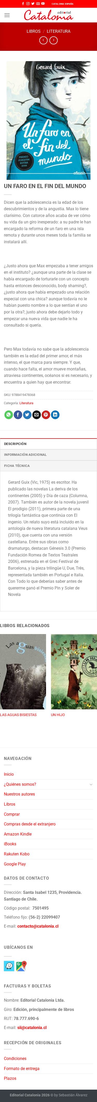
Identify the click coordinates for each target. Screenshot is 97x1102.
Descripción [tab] (15, 444)
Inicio (9, 774)
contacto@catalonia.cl (37, 926)
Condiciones (15, 1058)
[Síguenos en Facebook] (23, 4)
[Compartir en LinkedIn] (55, 414)
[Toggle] (91, 784)
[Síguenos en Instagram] (27, 4)
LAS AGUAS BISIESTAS (18, 715)
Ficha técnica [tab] (17, 466)
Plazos (10, 1078)
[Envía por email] (36, 414)
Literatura (58, 31)
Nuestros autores (19, 794)
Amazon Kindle (18, 834)
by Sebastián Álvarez (70, 1095)
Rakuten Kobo (16, 854)
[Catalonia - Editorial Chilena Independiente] (48, 15)
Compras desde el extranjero (30, 824)
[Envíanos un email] (38, 4)
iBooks (10, 843)
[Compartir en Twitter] (27, 414)
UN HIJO (58, 715)
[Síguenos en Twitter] (32, 4)
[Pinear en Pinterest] (46, 414)
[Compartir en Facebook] (18, 414)
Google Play (15, 864)
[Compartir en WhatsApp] (8, 414)
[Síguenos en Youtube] (42, 4)
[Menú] (7, 15)
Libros (34, 31)
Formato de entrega (22, 1068)
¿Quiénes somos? (20, 784)
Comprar (12, 814)
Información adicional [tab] (25, 455)
